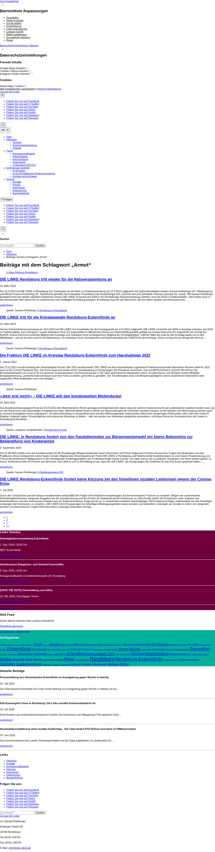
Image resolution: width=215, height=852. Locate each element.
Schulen (182, 660)
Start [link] (8, 136)
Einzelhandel (39, 649)
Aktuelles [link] (11, 139)
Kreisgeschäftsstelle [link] (24, 153)
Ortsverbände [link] (20, 156)
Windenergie (100, 664)
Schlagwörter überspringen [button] (15, 631)
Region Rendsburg (82, 660)
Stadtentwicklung (29, 664)
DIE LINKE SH (204, 645)
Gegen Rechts (129, 649)
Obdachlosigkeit (55, 660)
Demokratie (182, 645)
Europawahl (65, 650)
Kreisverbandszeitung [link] (25, 145)
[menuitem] (110, 101)
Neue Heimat (33, 659)
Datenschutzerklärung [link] (49, 89)
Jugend (58, 654)
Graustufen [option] (12, 17)
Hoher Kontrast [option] (14, 20)
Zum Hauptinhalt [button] (9, 1)
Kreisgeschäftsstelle (123, 654)
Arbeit (37, 644)
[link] (10, 91)
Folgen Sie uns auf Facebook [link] (22, 101)
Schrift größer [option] (13, 23)
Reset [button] (9, 40)
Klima (80, 654)
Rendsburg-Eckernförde (139, 658)
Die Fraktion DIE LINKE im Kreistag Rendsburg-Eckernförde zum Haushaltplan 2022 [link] (75, 355)
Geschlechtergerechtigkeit (177, 649)
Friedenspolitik (111, 649)
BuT (122, 645)
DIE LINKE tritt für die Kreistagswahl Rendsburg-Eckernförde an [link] (57, 317)
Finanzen (86, 649)
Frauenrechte (98, 649)
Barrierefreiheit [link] (21, 193)
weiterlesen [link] (6, 305)
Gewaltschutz (3, 654)
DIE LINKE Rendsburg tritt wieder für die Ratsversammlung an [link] (56, 279)
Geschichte (158, 649)
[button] (3, 49)
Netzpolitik (18, 659)
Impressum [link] (19, 187)
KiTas (71, 654)
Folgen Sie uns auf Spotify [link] (21, 112)
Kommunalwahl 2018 (100, 654)
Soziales (7, 664)
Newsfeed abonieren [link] (11, 626)
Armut (54, 644)
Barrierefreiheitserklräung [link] (14, 45)
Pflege (69, 659)
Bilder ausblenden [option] (16, 34)
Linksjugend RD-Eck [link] (24, 165)
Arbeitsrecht (46, 645)
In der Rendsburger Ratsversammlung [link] (34, 173)
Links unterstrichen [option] (16, 29)
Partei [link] (9, 151)
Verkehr (87, 664)
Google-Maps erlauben (13, 68)
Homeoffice (12, 654)
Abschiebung (16, 645)
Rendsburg (102, 659)
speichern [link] (21, 555)
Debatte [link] (17, 148)
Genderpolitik (146, 650)
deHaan (172, 644)
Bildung (77, 644)
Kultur (188, 654)
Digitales (3, 650)
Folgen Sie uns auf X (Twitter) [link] (22, 104)
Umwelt (76, 664)
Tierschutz (56, 665)
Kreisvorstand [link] (20, 159)
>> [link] (7, 526)
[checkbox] (27, 68)
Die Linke (193, 644)
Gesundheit (200, 648)
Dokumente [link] (19, 162)
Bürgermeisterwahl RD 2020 (140, 644)
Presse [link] (16, 185)
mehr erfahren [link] (8, 555)
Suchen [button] (40, 245)
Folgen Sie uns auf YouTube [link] (22, 106)
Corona (162, 644)
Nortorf (45, 660)
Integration (50, 654)
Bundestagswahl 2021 (93, 645)
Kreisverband (157, 653)
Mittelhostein (205, 654)
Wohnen (113, 664)
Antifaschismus (26, 645)
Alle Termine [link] (7, 608)
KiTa (64, 654)
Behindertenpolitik (66, 645)
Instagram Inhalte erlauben (15, 74)
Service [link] (10, 179)
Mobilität (6, 659)
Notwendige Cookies (12, 86)
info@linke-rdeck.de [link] (19, 848)
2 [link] (7, 520)
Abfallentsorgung (6, 645)
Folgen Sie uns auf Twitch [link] (20, 109)
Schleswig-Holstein (170, 660)
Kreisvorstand (177, 654)
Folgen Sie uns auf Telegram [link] (22, 118)
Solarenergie (193, 659)
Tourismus (66, 664)
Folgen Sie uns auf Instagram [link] (22, 115)
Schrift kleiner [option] (14, 26)
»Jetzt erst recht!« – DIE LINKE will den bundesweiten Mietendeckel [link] (60, 396)
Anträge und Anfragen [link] (25, 176)
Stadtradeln (46, 665)
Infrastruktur (25, 654)
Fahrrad (75, 649)
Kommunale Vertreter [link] (18, 168)
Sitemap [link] (33, 45)
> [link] (7, 523)
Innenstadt (40, 654)
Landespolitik (196, 654)
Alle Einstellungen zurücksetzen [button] (18, 89)
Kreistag (138, 654)
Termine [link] (17, 142)
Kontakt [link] (17, 182)
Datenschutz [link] (20, 190)
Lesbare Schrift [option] (14, 31)
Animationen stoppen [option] (18, 37)
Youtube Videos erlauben (14, 71)
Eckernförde (19, 648)
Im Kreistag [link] (19, 170)
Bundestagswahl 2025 (111, 645)
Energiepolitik (54, 649)
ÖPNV (124, 664)
